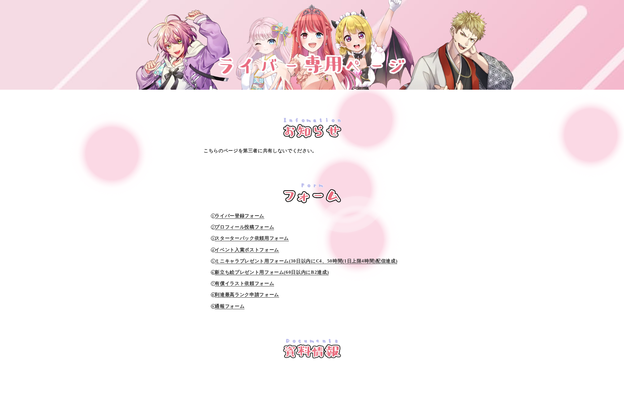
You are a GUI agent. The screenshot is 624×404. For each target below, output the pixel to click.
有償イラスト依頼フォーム (244, 283)
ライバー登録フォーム (239, 215)
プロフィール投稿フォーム (244, 227)
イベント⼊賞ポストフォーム (247, 249)
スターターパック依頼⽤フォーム (252, 238)
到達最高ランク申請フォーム (247, 294)
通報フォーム (229, 306)
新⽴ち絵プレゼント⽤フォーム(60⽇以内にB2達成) (272, 272)
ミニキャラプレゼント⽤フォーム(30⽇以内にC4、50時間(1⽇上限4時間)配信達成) (306, 261)
